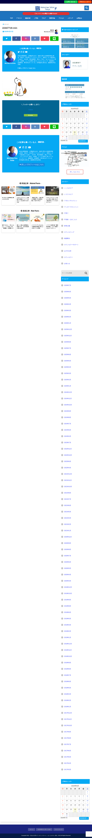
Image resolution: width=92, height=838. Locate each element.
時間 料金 (52, 18)
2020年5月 (67, 568)
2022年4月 (67, 467)
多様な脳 (67, 226)
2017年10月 (68, 725)
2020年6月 (67, 562)
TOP (11, 18)
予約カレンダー (85, 2)
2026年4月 (67, 304)
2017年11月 (68, 719)
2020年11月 (68, 537)
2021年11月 (68, 480)
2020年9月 (67, 543)
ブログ (44, 18)
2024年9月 (67, 411)
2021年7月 (67, 499)
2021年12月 (68, 474)
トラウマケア (68, 194)
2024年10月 (68, 405)
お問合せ (79, 18)
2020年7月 (67, 555)
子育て (66, 213)
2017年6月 (67, 750)
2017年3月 (67, 769)
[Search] (86, 273)
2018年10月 (68, 656)
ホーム (31, 829)
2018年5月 (67, 688)
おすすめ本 (67, 251)
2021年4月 (67, 518)
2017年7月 (67, 744)
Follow (31, 109)
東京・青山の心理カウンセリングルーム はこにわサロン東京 (42, 835)
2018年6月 (67, 681)
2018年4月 (67, 694)
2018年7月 (67, 675)
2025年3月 (67, 373)
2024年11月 (68, 398)
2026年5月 (67, 298)
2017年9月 (67, 732)
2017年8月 (67, 738)
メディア (70, 18)
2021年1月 (67, 530)
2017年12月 (68, 713)
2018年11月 (68, 650)
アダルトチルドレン (70, 200)
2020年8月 (67, 549)
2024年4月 (67, 436)
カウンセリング (69, 232)
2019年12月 (68, 587)
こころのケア (68, 188)
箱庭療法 (67, 238)
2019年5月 (67, 618)
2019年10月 (68, 593)
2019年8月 (67, 606)
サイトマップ (58, 829)
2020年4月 (67, 574)
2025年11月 (68, 335)
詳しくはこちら (75, 172)
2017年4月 (67, 763)
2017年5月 (67, 757)
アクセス (61, 18)
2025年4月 (67, 367)
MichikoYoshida (49, 31)
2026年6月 (67, 291)
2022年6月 (67, 461)
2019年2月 (67, 631)
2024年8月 (67, 417)
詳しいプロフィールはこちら (27, 68)
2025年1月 (67, 386)
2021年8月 (67, 493)
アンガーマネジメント (71, 207)
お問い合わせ (71, 2)
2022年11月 (68, 449)
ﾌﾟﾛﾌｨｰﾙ (18, 18)
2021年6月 (67, 505)
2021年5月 (67, 511)
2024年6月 (67, 430)
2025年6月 (67, 354)
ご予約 (36, 18)
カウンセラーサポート (71, 244)
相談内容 (27, 18)
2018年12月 (68, 644)
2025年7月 (67, 348)
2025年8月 (67, 342)
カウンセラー (68, 257)
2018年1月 (67, 706)
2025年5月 (67, 361)
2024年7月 (67, 423)
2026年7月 (67, 285)
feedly (31, 115)
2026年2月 (67, 317)
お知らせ (67, 263)
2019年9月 (67, 599)
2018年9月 (67, 662)
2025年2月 (67, 379)
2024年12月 (68, 392)
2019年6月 (67, 612)
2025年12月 (68, 329)
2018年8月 (67, 669)
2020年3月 (67, 581)
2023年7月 (67, 442)
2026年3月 (67, 310)
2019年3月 (67, 625)
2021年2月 (67, 524)
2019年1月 (67, 637)
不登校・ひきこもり (70, 219)
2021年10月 (68, 486)
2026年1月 (67, 323)
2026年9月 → (83, 141)
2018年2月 (67, 700)
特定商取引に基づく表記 (44, 829)
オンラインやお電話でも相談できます (46, 13)
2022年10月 (68, 455)
